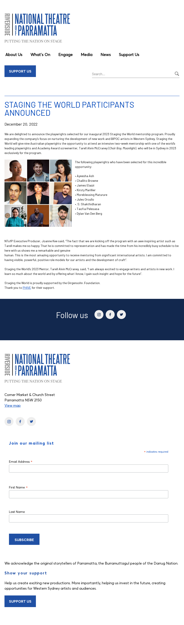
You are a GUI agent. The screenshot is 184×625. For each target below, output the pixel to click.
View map (12, 405)
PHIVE (27, 287)
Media (86, 54)
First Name (18, 487)
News (106, 54)
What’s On (40, 54)
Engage (65, 54)
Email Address (21, 461)
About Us (13, 54)
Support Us (129, 54)
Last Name (17, 512)
